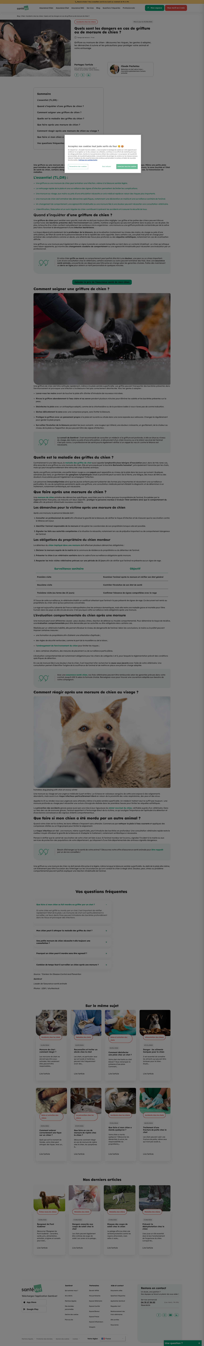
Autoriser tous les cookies (127, 166)
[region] (102, 154)
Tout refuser (106, 166)
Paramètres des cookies (78, 166)
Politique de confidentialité (88, 160)
